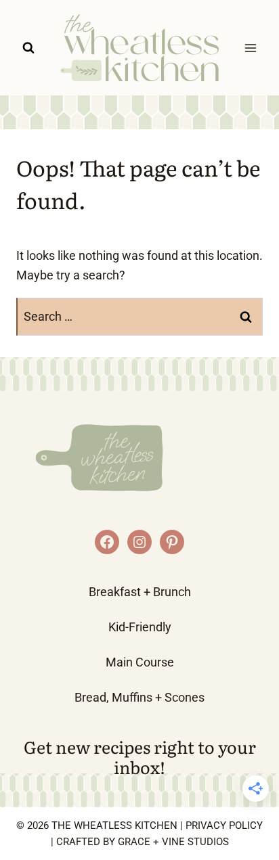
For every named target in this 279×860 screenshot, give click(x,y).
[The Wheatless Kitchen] (139, 47)
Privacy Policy (224, 825)
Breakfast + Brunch (140, 592)
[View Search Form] (28, 48)
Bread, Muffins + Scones (139, 697)
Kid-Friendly (139, 627)
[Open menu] (250, 47)
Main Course (140, 662)
